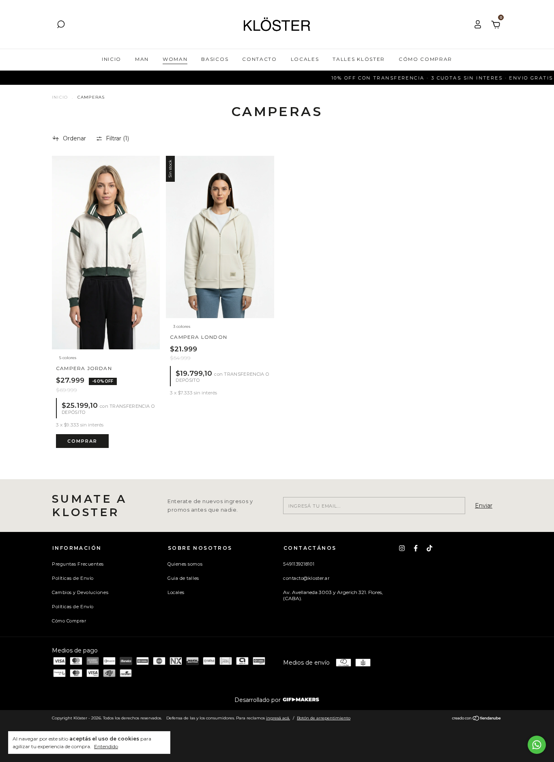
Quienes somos (184, 564)
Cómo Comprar (425, 59)
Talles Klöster (359, 59)
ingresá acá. (278, 718)
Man (142, 59)
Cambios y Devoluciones (80, 592)
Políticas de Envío (73, 578)
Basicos (214, 59)
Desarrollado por (258, 700)
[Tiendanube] (476, 719)
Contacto (259, 59)
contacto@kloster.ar (306, 578)
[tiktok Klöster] (429, 548)
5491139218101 (298, 564)
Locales (305, 59)
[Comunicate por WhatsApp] (537, 745)
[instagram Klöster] (402, 548)
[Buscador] (61, 25)
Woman (175, 59)
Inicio (111, 59)
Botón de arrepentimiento (323, 718)
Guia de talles (183, 578)
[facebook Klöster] (415, 548)
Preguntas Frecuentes (78, 564)
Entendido (106, 746)
